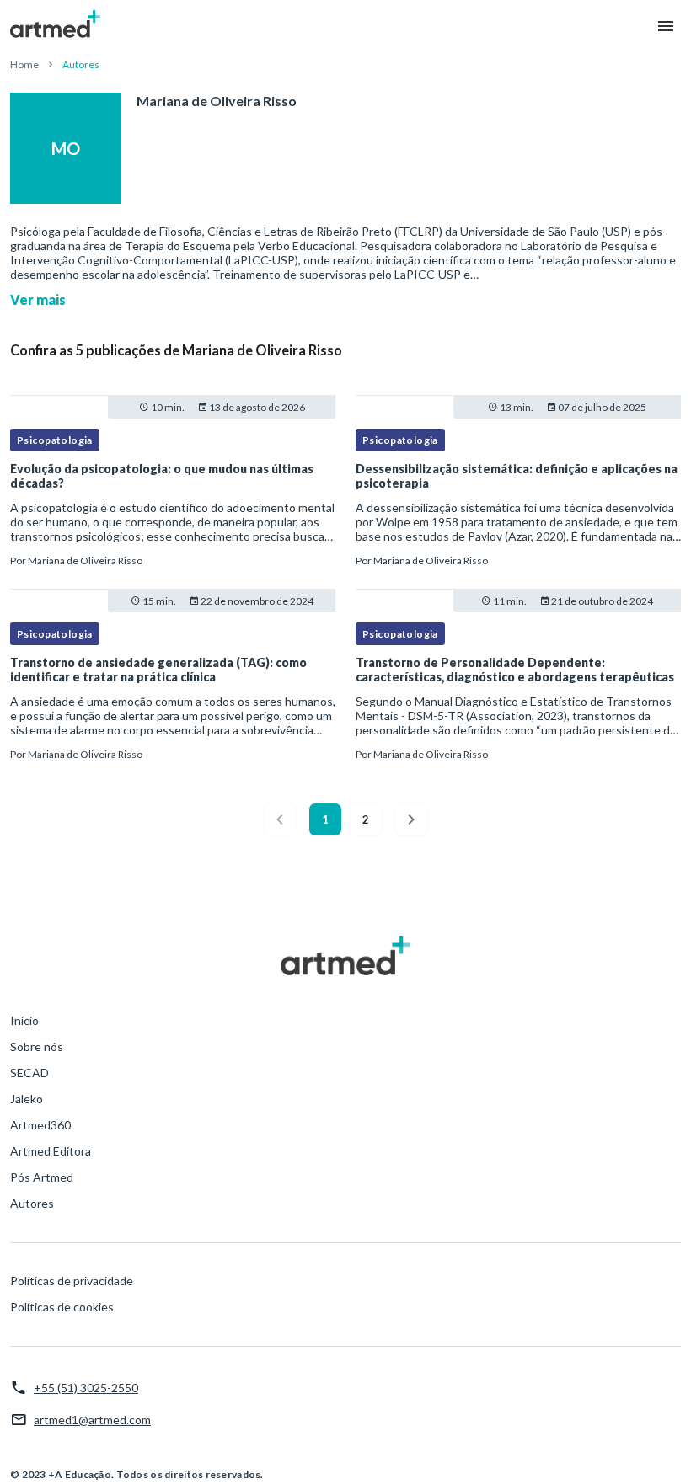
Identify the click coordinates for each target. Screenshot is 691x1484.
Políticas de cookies (62, 1307)
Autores (32, 1203)
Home (24, 64)
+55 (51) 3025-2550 (86, 1387)
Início (24, 1020)
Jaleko (26, 1099)
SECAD (29, 1072)
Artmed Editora (50, 1151)
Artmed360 (40, 1125)
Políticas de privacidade (71, 1280)
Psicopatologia (55, 440)
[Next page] (411, 819)
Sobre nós (36, 1046)
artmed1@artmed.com (92, 1419)
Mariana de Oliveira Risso (85, 560)
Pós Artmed (41, 1177)
